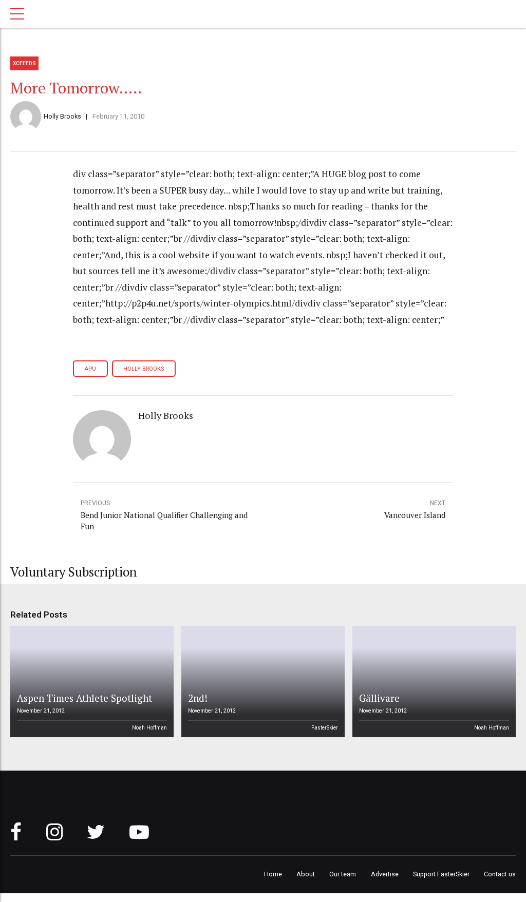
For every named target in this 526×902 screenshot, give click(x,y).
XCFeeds (24, 63)
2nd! (198, 698)
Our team (342, 874)
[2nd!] (261, 681)
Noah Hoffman (149, 728)
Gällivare (379, 698)
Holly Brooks (62, 116)
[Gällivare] (432, 681)
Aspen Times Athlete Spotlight (84, 698)
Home (273, 874)
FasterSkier (324, 728)
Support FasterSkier (441, 874)
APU (90, 369)
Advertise (385, 874)
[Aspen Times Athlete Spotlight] (90, 681)
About (305, 874)
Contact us (500, 874)
